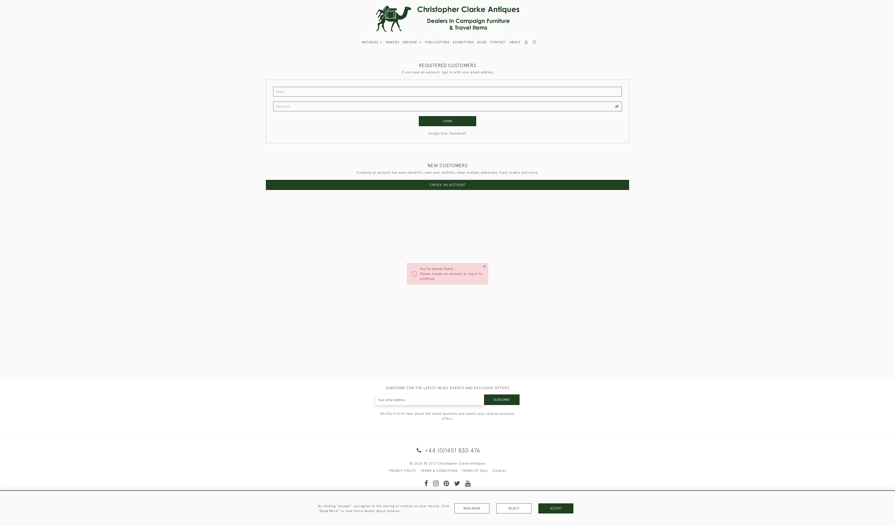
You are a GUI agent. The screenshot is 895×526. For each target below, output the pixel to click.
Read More (472, 508)
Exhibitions (463, 42)
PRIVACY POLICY (402, 470)
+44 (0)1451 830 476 (451, 450)
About (515, 42)
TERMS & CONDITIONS (439, 470)
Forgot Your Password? (447, 133)
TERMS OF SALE (475, 470)
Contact (498, 42)
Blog (482, 42)
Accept (556, 508)
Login (447, 121)
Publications (437, 42)
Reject (514, 508)
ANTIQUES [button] (370, 42)
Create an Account (448, 185)
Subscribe (502, 399)
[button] (534, 42)
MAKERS (392, 42)
